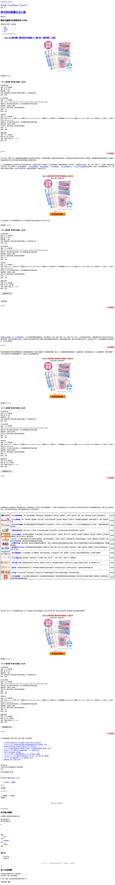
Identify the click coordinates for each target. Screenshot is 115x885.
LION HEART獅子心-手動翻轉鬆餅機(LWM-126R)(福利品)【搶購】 (22, 754)
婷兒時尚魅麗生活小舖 (13, 12)
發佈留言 (3, 797)
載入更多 (3, 788)
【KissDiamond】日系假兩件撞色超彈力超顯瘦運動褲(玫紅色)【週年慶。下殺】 (26, 744)
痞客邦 (9, 778)
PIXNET (46, 863)
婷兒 (2, 769)
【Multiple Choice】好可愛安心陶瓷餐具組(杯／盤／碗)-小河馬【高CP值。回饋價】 (27, 756)
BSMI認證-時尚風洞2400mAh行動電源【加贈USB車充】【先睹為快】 (23, 743)
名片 (5, 31)
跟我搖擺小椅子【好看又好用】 (12, 759)
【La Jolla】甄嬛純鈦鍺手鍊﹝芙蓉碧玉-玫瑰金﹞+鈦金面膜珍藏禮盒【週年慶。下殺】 (27, 748)
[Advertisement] (57, 322)
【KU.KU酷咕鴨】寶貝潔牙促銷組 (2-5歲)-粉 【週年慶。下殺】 (30, 38)
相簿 (5, 27)
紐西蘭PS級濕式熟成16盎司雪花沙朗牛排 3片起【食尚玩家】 (20, 746)
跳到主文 (3, 16)
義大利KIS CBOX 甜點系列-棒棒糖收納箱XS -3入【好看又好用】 (22, 750)
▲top (2, 785)
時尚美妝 (13, 24)
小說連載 (12, 782)
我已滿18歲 (3, 881)
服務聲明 (72, 863)
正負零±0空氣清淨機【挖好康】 (12, 752)
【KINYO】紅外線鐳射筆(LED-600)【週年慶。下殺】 (18, 758)
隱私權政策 (66, 863)
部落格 (6, 29)
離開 (9, 881)
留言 (13, 778)
